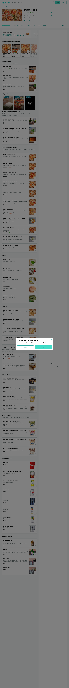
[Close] (51, 339)
